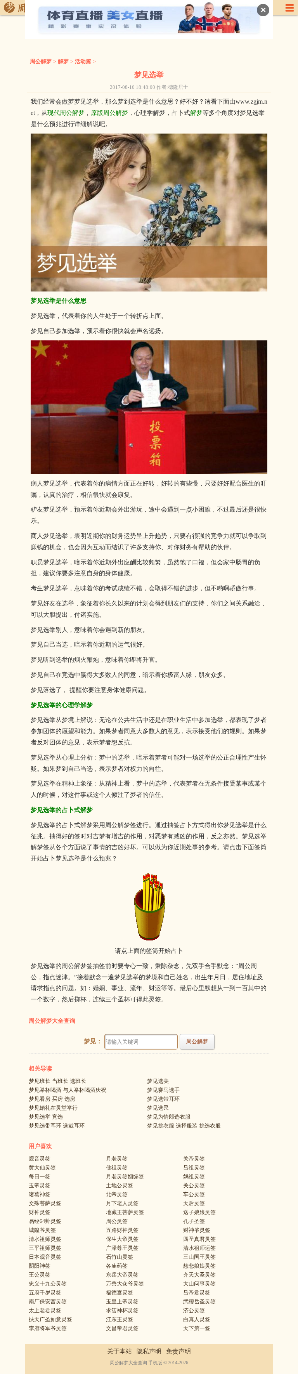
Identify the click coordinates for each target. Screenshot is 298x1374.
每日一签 (39, 1177)
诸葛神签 (39, 1194)
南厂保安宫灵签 (48, 1302)
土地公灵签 (119, 1185)
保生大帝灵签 (122, 1239)
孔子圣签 (194, 1221)
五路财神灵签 (122, 1230)
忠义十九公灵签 (48, 1284)
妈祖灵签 (194, 1177)
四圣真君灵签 (199, 1239)
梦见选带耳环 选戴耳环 (57, 1126)
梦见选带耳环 (163, 1099)
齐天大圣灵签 (199, 1275)
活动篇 (83, 61)
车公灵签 (194, 1194)
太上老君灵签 (45, 1310)
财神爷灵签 (196, 1230)
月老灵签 (117, 1159)
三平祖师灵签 (45, 1248)
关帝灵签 (194, 1159)
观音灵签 (39, 1159)
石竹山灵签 (119, 1257)
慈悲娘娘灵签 (199, 1266)
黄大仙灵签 (42, 1168)
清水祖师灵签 (45, 1239)
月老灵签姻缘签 (125, 1177)
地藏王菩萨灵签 (125, 1212)
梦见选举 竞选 (46, 1117)
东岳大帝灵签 (122, 1275)
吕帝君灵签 (196, 1293)
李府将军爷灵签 (48, 1328)
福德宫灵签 (119, 1293)
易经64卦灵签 (45, 1221)
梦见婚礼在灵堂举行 (53, 1108)
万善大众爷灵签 (125, 1284)
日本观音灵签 (45, 1257)
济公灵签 (194, 1310)
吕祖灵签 (194, 1168)
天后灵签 (194, 1203)
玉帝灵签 (39, 1185)
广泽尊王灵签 (122, 1248)
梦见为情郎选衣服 (169, 1117)
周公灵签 (117, 1221)
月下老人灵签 (122, 1203)
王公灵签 (39, 1275)
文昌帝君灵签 (122, 1328)
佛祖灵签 (117, 1168)
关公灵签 (194, 1185)
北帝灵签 (117, 1194)
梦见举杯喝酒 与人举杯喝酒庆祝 (67, 1090)
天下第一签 (196, 1328)
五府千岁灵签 (45, 1293)
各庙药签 (117, 1266)
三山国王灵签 (199, 1257)
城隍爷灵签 (42, 1230)
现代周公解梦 (66, 112)
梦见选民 (158, 1108)
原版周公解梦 (109, 112)
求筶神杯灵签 (122, 1310)
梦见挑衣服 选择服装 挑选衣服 (184, 1126)
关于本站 (119, 1351)
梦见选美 (158, 1081)
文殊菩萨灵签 (45, 1203)
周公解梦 (41, 61)
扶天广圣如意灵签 (50, 1319)
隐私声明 (149, 1351)
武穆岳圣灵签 (199, 1302)
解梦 (63, 61)
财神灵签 (39, 1212)
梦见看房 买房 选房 (52, 1099)
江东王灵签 (119, 1319)
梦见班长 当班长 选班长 (57, 1081)
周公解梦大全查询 (52, 1021)
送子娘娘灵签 (199, 1212)
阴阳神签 (39, 1266)
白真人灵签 (196, 1319)
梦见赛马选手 (163, 1090)
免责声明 (178, 1351)
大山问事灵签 (199, 1284)
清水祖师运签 (199, 1248)
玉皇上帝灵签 (122, 1302)
